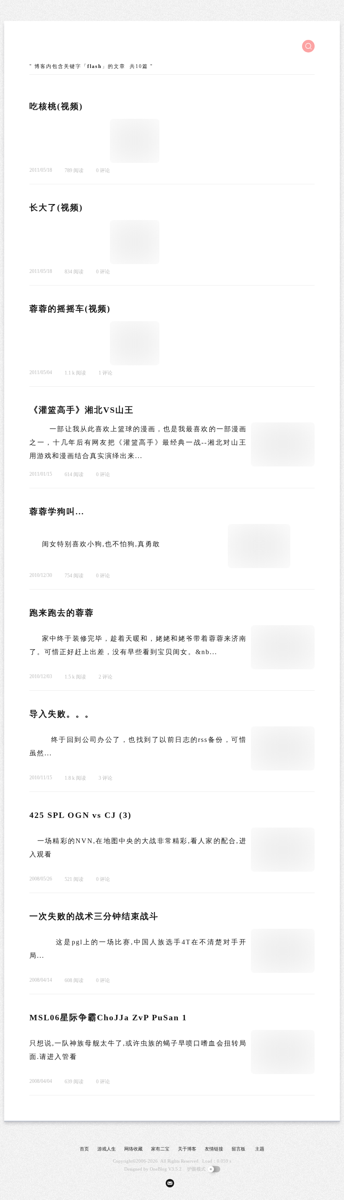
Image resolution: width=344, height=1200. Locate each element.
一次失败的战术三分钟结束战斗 (94, 916)
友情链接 (214, 1148)
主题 (259, 1148)
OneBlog (158, 1168)
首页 (84, 1148)
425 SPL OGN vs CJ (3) (80, 815)
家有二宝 (160, 1148)
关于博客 (187, 1148)
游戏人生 (106, 1148)
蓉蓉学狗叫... (56, 511)
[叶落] (60, 46)
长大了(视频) (56, 207)
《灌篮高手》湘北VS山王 (81, 409)
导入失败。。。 (61, 713)
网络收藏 (133, 1148)
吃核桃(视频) (56, 106)
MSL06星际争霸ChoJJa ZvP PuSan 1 (108, 1017)
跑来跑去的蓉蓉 (61, 612)
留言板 (238, 1148)
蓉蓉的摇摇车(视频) (70, 308)
